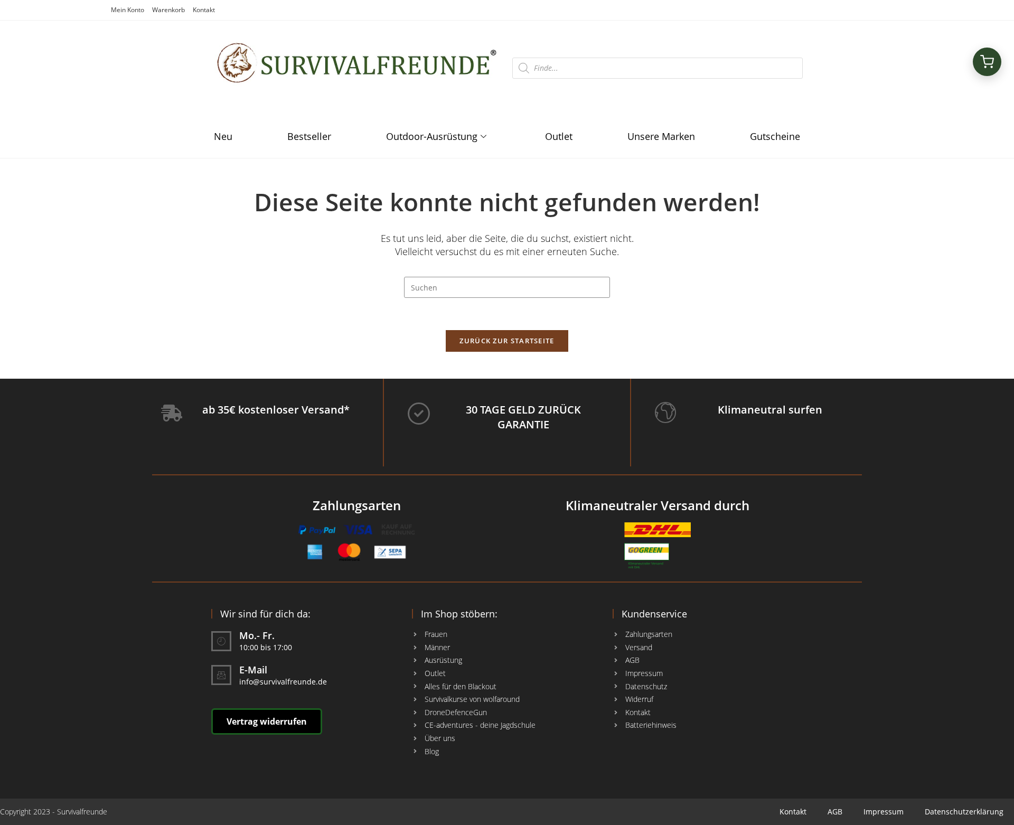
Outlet (558, 136)
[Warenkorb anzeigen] (987, 62)
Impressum (883, 812)
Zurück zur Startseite (506, 340)
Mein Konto (127, 9)
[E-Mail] (221, 675)
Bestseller (309, 136)
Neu (223, 136)
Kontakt (204, 9)
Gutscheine (775, 136)
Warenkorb (168, 9)
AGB (835, 812)
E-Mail (253, 669)
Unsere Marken (661, 136)
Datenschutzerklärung (964, 812)
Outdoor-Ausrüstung (431, 136)
